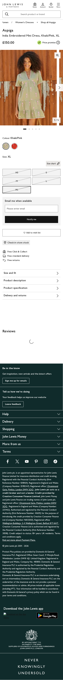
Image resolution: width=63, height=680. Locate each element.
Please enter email (16, 208)
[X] (17, 462)
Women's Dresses (24, 22)
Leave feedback (13, 404)
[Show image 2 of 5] (59, 87)
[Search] (6, 14)
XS (10, 173)
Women (4, 22)
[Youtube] (27, 462)
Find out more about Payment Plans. (18, 540)
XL (10, 190)
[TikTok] (55, 462)
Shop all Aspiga (48, 22)
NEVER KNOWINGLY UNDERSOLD (32, 666)
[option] (5, 146)
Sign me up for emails (16, 380)
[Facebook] (7, 462)
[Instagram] (46, 462)
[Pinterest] (36, 462)
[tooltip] (58, 42)
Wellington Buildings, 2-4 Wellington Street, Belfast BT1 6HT (30, 523)
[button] (58, 4)
